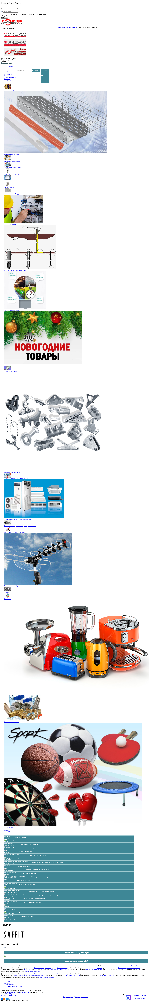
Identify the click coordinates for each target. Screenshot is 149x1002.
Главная (6, 71)
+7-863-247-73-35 (11, 992)
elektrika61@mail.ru (10, 994)
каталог (99, 968)
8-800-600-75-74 (24, 992)
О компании (7, 80)
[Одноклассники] (4, 999)
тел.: (58, 27)
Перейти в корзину (6, 63)
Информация (8, 74)
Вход (45, 70)
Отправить (4, 17)
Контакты (7, 79)
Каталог (6, 72)
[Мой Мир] (7, 999)
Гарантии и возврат (10, 77)
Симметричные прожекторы (129, 965)
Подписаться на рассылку (8, 995)
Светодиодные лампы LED (32, 971)
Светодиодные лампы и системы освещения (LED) (29, 975)
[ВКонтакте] (2, 999)
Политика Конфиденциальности (13, 986)
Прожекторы (27, 969)
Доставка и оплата (9, 76)
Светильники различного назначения (129, 968)
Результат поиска (9, 984)
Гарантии (7, 987)
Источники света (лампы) (125, 974)
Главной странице (62, 968)
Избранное (12, 66)
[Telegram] (9, 999)
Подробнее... (6, 16)
